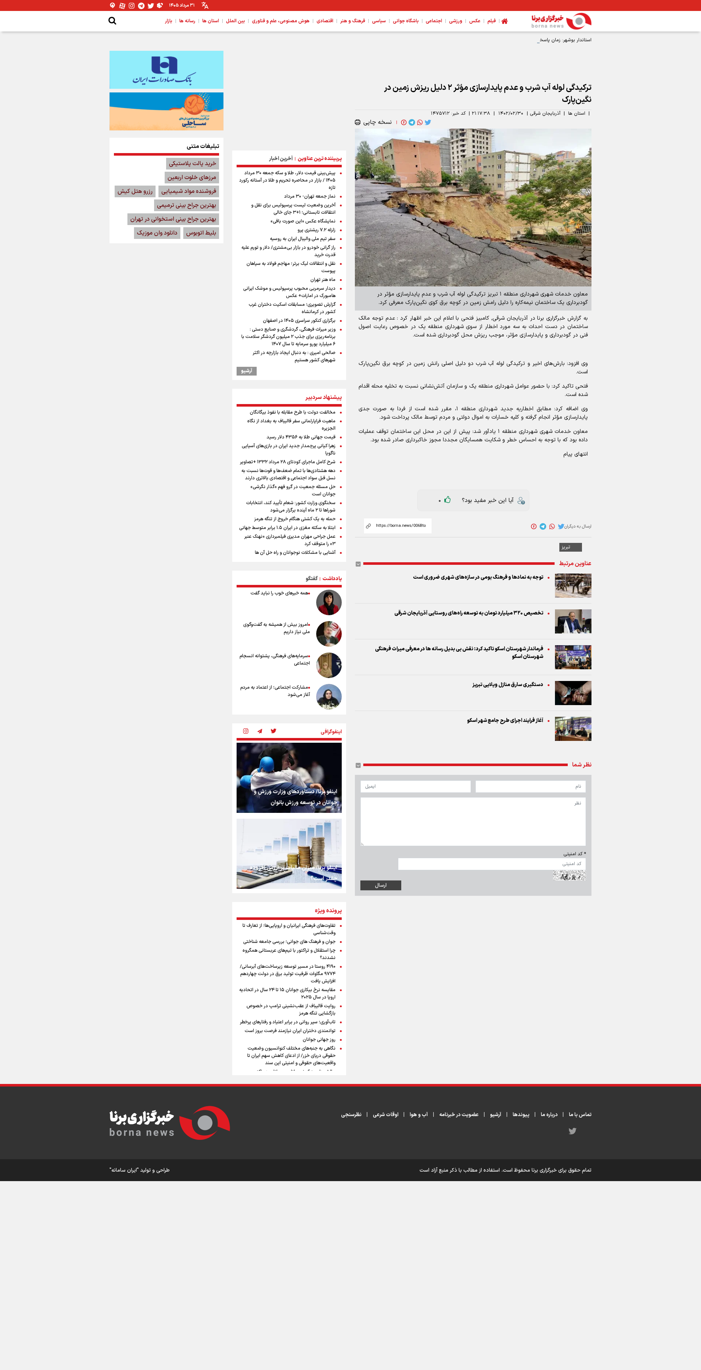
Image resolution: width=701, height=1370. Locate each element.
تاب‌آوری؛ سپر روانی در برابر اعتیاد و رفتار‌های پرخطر (288, 1022)
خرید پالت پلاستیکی (192, 163)
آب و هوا (419, 1115)
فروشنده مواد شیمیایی (188, 191)
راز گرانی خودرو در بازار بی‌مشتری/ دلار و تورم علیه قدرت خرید (288, 251)
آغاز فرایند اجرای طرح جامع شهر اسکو (505, 720)
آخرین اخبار (281, 159)
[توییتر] (151, 6)
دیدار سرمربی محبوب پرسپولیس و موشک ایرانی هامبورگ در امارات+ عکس (289, 292)
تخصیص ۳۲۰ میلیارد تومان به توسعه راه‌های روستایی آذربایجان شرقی (468, 613)
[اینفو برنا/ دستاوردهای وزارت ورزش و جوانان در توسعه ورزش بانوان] (289, 778)
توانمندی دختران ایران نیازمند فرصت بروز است (290, 1031)
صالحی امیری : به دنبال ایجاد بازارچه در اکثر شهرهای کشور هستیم (294, 356)
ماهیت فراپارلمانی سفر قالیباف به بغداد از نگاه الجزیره (291, 425)
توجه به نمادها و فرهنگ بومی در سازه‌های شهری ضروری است (478, 577)
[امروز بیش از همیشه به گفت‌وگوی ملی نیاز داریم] (329, 634)
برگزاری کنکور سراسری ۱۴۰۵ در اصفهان (299, 320)
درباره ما (549, 1115)
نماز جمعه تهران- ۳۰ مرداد (310, 196)
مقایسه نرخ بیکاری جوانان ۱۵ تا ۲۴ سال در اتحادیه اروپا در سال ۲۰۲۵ (287, 993)
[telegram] (411, 122)
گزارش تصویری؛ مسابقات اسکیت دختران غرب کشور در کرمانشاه (292, 308)
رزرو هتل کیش (135, 191)
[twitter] (427, 122)
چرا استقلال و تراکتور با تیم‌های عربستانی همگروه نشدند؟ (289, 954)
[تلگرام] (141, 6)
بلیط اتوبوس (201, 233)
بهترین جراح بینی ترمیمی (186, 205)
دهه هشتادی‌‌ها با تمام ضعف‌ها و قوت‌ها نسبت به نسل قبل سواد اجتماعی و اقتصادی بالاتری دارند (288, 474)
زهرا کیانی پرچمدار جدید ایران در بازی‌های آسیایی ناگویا (289, 449)
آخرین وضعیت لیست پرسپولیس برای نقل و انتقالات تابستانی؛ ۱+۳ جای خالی (293, 209)
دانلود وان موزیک (157, 233)
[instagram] (245, 732)
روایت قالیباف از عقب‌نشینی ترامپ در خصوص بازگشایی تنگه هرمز (291, 1009)
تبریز (566, 547)
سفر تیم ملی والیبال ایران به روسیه (303, 239)
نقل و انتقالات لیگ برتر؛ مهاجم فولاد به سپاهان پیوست (291, 267)
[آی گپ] (113, 6)
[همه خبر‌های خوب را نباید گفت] (329, 602)
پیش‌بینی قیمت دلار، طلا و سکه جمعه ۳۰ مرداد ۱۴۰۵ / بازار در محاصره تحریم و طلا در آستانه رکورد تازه (287, 180)
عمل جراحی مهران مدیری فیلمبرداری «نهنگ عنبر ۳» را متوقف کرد (290, 540)
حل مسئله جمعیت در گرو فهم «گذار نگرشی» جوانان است (293, 490)
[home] (504, 21)
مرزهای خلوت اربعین (192, 177)
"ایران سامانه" (124, 1170)
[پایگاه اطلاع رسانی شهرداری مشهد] (166, 111)
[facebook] (403, 122)
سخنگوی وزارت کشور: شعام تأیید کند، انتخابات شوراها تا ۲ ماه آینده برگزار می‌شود (291, 506)
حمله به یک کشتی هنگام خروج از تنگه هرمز (295, 519)
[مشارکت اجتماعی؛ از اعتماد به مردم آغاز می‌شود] (329, 696)
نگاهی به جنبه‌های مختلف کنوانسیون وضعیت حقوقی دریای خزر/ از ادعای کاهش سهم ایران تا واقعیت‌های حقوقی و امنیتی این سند (291, 1056)
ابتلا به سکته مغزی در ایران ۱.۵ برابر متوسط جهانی (287, 528)
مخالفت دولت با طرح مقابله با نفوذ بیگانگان (293, 412)
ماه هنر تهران (323, 279)
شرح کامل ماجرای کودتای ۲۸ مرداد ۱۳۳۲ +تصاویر (288, 462)
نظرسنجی (351, 1115)
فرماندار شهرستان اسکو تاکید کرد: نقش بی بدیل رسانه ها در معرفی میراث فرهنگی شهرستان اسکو (459, 653)
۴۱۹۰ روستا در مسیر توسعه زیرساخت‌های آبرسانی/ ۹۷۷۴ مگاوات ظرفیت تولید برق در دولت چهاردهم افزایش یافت (288, 974)
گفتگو (312, 579)
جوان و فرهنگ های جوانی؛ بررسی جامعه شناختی (289, 941)
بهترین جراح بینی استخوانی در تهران (173, 219)
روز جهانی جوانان (319, 1039)
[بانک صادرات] (166, 69)
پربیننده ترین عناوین (320, 159)
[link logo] (561, 21)
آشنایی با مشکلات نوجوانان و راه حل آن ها (295, 552)
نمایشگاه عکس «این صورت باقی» (303, 221)
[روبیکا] (160, 6)
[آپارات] (122, 6)
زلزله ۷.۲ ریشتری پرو (317, 230)
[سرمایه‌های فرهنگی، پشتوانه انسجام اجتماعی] (329, 665)
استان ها (576, 113)
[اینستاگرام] (132, 6)
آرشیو (246, 371)
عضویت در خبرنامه (459, 1115)
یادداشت (332, 579)
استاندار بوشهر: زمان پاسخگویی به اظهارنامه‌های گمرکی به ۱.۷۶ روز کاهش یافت (513, 40)
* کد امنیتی (574, 854)
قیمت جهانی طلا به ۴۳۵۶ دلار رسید (301, 437)
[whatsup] (419, 122)
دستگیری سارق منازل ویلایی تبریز (507, 685)
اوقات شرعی (385, 1115)
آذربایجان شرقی (545, 113)
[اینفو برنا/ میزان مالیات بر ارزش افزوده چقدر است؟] (289, 854)
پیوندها (521, 1115)
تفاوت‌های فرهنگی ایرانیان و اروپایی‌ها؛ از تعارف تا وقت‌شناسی (289, 929)
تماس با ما (580, 1115)
